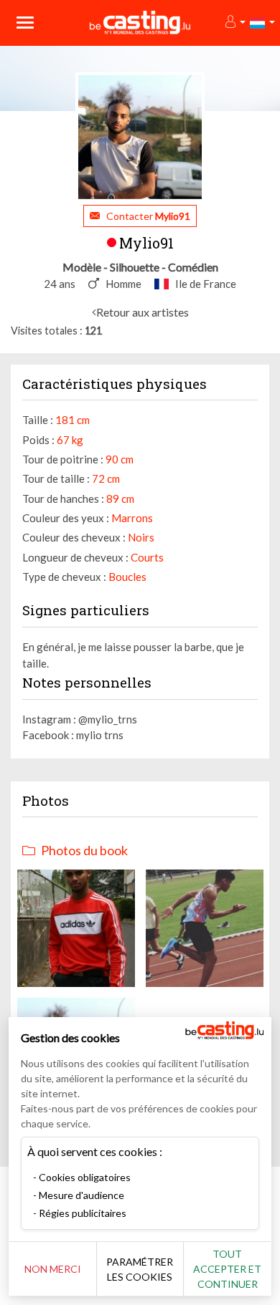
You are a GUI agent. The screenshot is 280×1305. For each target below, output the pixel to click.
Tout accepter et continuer (227, 1269)
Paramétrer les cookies (139, 1269)
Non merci (52, 1269)
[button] (234, 22)
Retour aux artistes (142, 312)
